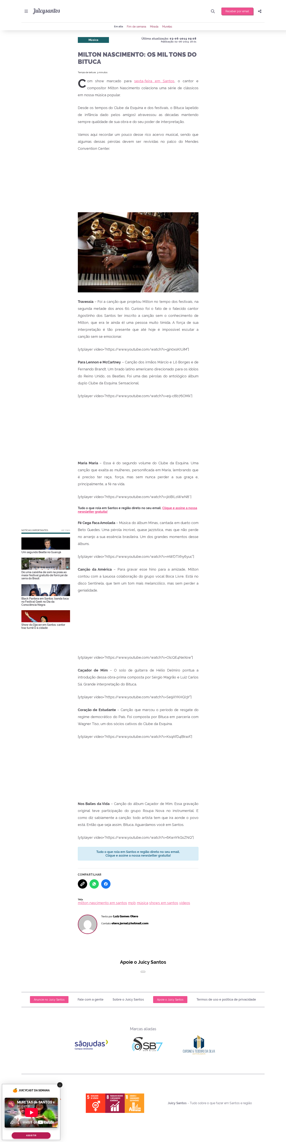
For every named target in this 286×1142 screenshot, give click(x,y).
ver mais (65, 530)
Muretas (167, 26)
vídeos (184, 903)
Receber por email (237, 11)
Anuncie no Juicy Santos (49, 999)
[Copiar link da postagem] (82, 884)
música (142, 903)
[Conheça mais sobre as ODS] (115, 1103)
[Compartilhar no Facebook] (106, 884)
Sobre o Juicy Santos (128, 999)
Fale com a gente (91, 999)
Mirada (154, 26)
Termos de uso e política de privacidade (226, 999)
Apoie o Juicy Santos (170, 999)
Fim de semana (136, 26)
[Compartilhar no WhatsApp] (94, 884)
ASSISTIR (31, 1135)
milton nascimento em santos (102, 903)
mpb (132, 903)
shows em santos (163, 903)
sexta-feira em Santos (154, 81)
